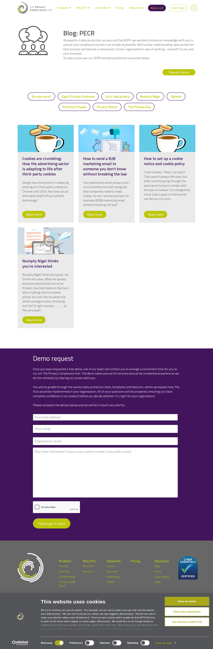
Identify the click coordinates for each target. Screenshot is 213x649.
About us (88, 571)
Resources (135, 8)
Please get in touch (51, 523)
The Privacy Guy (139, 106)
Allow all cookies (187, 601)
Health (110, 582)
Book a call (157, 8)
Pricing (119, 8)
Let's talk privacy (117, 96)
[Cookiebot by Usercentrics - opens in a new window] (20, 643)
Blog (157, 566)
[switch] (89, 642)
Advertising (112, 577)
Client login (178, 8)
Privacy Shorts (107, 106)
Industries (101, 8)
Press (157, 571)
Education (112, 571)
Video (157, 582)
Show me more (163, 643)
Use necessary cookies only (187, 621)
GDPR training (67, 577)
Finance (110, 566)
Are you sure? (41, 96)
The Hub (63, 566)
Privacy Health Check (67, 584)
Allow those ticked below (187, 611)
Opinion (176, 96)
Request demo (179, 72)
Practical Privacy (74, 106)
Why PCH (82, 8)
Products (62, 8)
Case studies (161, 577)
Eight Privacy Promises (78, 96)
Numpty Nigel (150, 96)
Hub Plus (64, 571)
